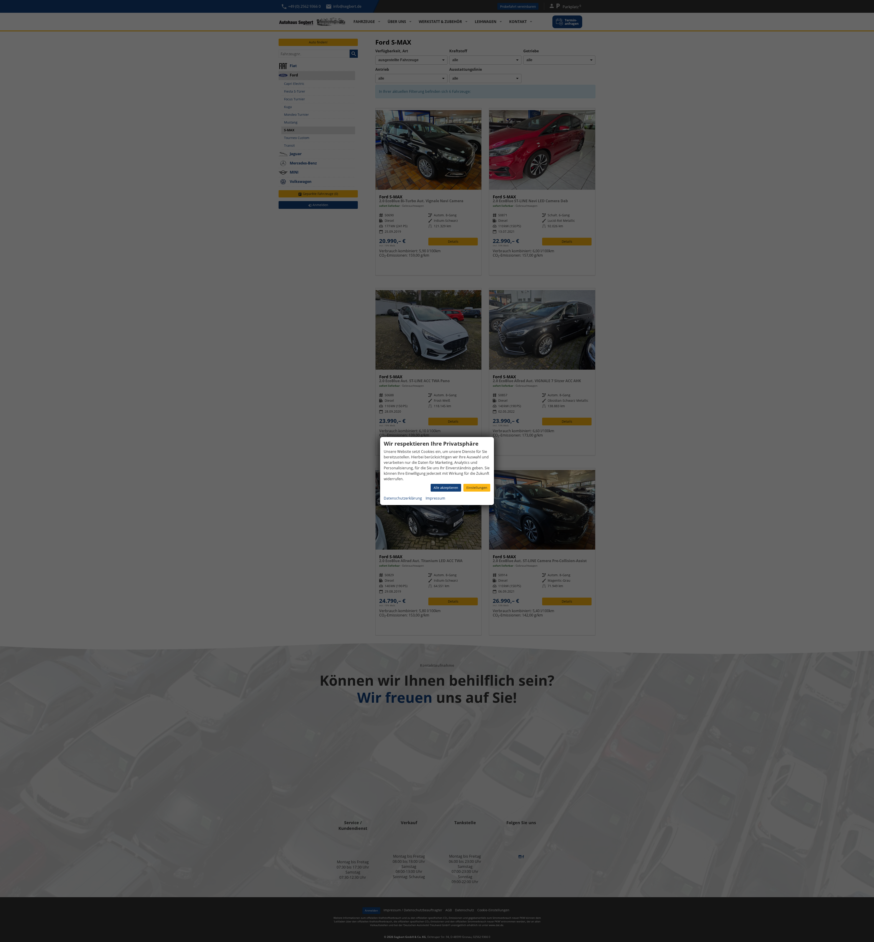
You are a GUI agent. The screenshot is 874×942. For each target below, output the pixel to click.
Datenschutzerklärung (403, 498)
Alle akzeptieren (446, 487)
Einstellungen (476, 487)
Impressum (435, 498)
